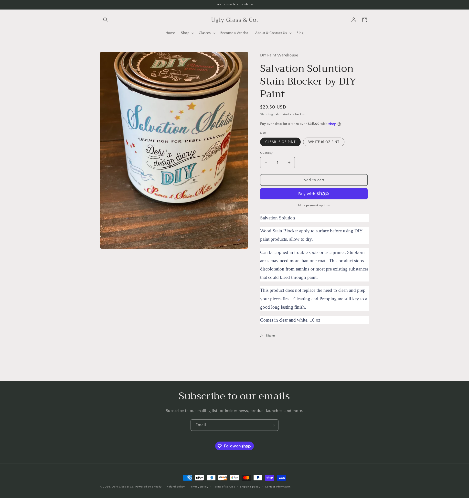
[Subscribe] (272, 425)
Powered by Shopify (148, 486)
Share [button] (270, 336)
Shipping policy (250, 486)
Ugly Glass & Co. (123, 486)
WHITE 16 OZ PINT (323, 142)
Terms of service (224, 486)
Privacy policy (199, 486)
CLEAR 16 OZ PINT (280, 142)
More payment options (314, 205)
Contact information (277, 486)
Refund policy (176, 486)
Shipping (266, 114)
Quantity (266, 152)
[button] (105, 19)
